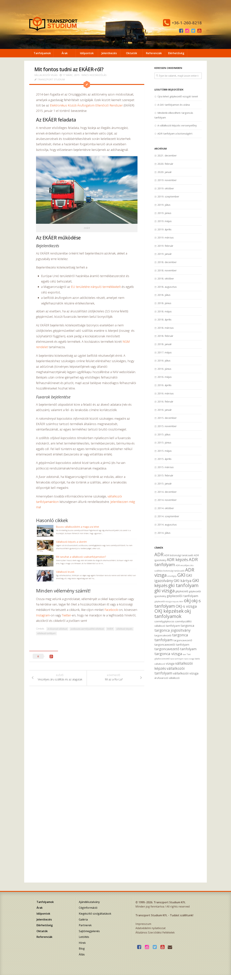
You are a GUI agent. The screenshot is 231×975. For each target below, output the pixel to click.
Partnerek (85, 925)
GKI (181, 575)
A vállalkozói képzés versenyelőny (177, 125)
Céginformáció (88, 908)
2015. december (167, 417)
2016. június (164, 368)
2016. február (165, 401)
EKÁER (110, 628)
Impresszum (143, 924)
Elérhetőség (176, 53)
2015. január (164, 483)
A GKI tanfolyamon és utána (173, 104)
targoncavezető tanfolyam (175, 648)
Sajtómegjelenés (89, 931)
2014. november (167, 500)
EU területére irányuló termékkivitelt (96, 287)
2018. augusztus (167, 286)
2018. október (165, 278)
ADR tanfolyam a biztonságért (174, 133)
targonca (187, 625)
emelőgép (172, 576)
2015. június (164, 442)
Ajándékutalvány (89, 902)
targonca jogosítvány (172, 630)
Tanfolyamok (42, 53)
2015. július (163, 434)
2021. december (167, 155)
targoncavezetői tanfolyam (171, 644)
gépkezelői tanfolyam (182, 596)
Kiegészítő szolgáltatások (95, 913)
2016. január (164, 409)
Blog (82, 948)
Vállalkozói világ (45, 75)
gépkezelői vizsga (163, 601)
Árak (65, 53)
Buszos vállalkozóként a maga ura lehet (77, 526)
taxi (184, 654)
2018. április (164, 319)
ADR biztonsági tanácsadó (178, 555)
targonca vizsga (168, 653)
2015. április (164, 459)
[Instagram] (187, 31)
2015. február (165, 475)
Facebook (111, 610)
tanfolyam (173, 626)
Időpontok (87, 53)
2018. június (164, 303)
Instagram (43, 615)
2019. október (165, 188)
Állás (82, 954)
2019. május (164, 221)
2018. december (167, 262)
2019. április (164, 229)
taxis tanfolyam (177, 659)
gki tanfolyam (183, 585)
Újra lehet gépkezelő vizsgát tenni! (177, 96)
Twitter (66, 615)
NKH (181, 601)
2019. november (167, 180)
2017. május (164, 352)
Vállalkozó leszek (65, 571)
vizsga (170, 663)
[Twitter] (193, 31)
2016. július (163, 360)
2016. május (164, 376)
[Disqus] (86, 739)
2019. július (163, 204)
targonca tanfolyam (171, 637)
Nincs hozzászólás (94, 75)
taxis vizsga (189, 658)
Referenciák (154, 53)
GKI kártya (182, 580)
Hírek (82, 943)
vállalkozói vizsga (186, 673)
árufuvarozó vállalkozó (57, 628)
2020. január (164, 172)
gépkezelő (181, 591)
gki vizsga (164, 590)
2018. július (163, 294)
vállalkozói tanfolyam (46, 633)
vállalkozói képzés (124, 628)
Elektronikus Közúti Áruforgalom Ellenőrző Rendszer (86, 105)
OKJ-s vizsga (186, 606)
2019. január (164, 253)
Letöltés (84, 937)
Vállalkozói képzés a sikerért (71, 541)
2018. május (164, 311)
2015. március (165, 467)
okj (187, 600)
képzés (175, 601)
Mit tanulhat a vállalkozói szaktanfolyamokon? (81, 556)
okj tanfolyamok (172, 613)
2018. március (165, 327)
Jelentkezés (109, 53)
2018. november (167, 270)
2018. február (165, 335)
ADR (159, 554)
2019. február (165, 245)
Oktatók (131, 53)
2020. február (165, 163)
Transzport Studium (51, 79)
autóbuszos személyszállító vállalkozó (87, 628)
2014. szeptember (168, 516)
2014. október (165, 508)
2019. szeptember (168, 196)
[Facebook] (181, 31)
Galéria (83, 919)
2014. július (163, 532)
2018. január (164, 344)
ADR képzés (177, 559)
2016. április (164, 385)
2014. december (167, 491)
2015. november (167, 426)
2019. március (165, 237)
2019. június (164, 213)
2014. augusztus (167, 524)
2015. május (164, 450)
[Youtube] (199, 31)
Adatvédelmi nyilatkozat (150, 928)
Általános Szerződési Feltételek (155, 932)
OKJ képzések (169, 611)
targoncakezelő (162, 635)
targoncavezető (182, 640)
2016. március (165, 393)
